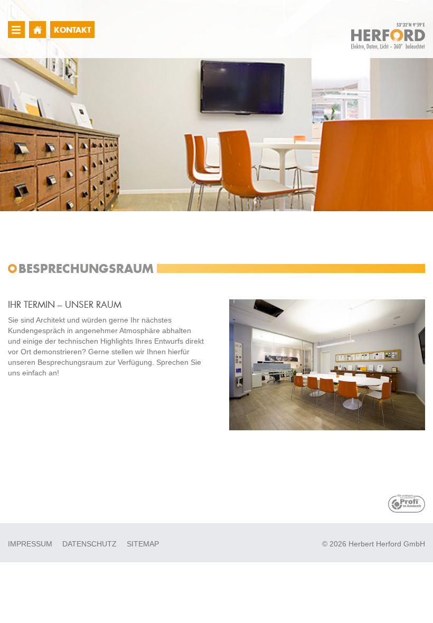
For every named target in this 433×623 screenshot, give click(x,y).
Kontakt (72, 30)
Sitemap (143, 544)
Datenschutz (89, 544)
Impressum (30, 544)
